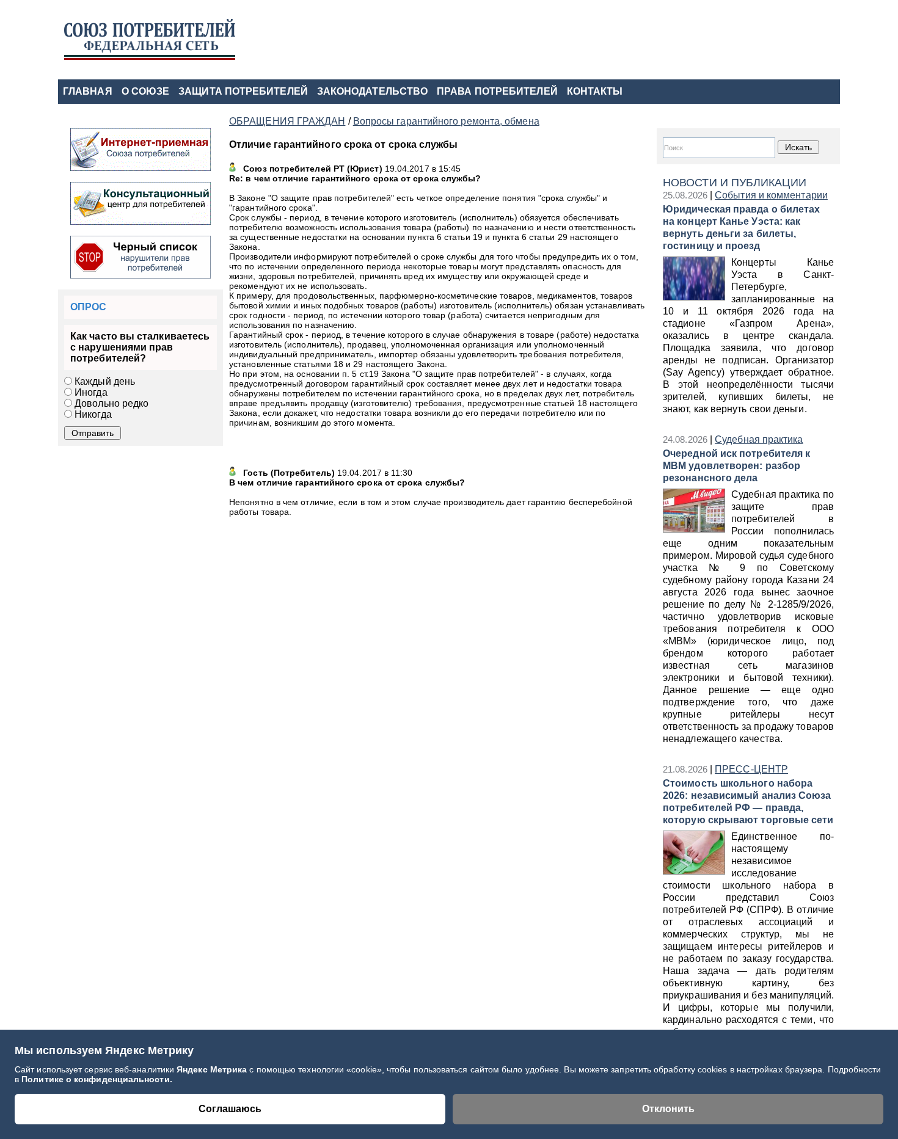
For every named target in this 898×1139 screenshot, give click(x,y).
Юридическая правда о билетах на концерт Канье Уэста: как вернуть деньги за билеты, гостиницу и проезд (741, 227)
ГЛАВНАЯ (87, 91)
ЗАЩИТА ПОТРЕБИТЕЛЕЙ (243, 91)
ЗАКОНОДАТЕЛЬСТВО (372, 91)
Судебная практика (759, 439)
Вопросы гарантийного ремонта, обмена (446, 121)
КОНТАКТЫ (595, 91)
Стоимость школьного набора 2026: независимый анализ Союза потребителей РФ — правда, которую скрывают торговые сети (748, 801)
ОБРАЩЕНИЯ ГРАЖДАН (287, 121)
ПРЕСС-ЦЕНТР (751, 769)
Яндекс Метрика (213, 1069)
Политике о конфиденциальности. (96, 1079)
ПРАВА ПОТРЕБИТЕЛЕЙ (497, 91)
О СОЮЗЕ (146, 91)
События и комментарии (771, 195)
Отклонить (668, 1109)
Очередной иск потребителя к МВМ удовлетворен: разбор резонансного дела (736, 465)
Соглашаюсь (230, 1109)
